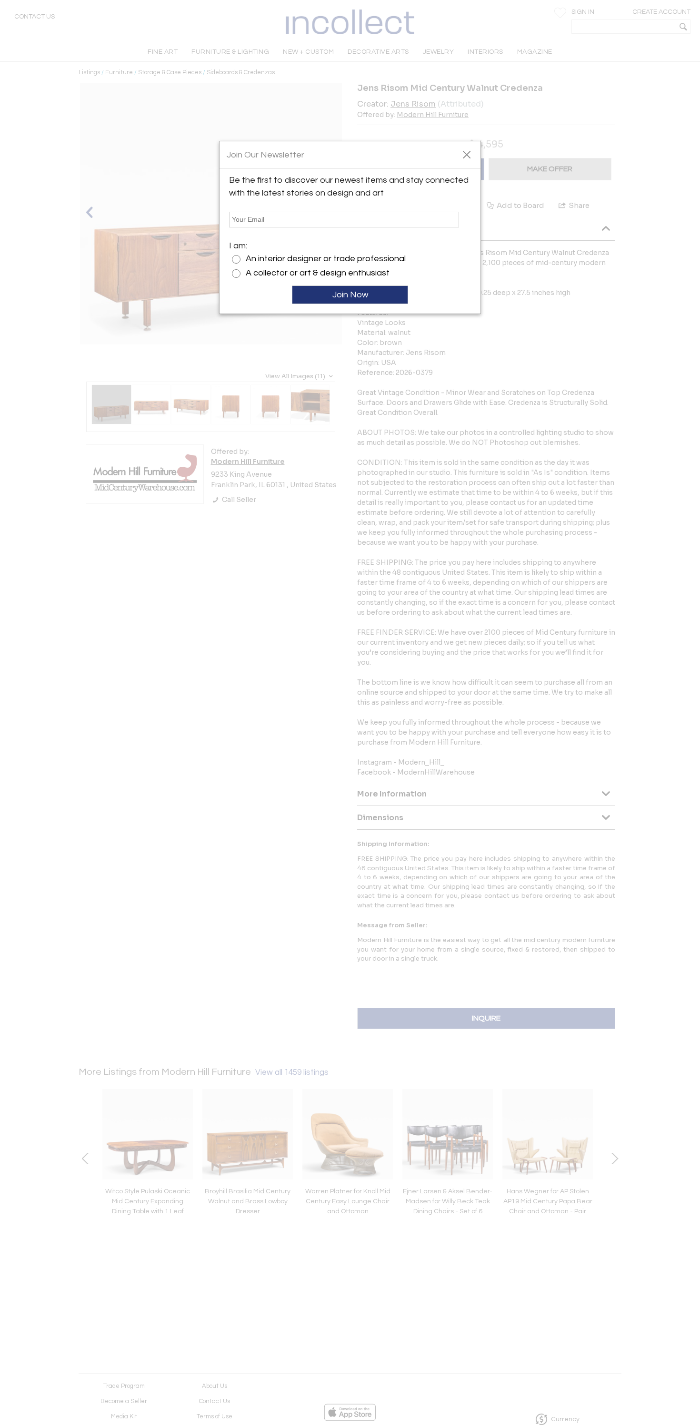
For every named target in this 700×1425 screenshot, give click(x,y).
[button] (466, 154)
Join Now (350, 294)
